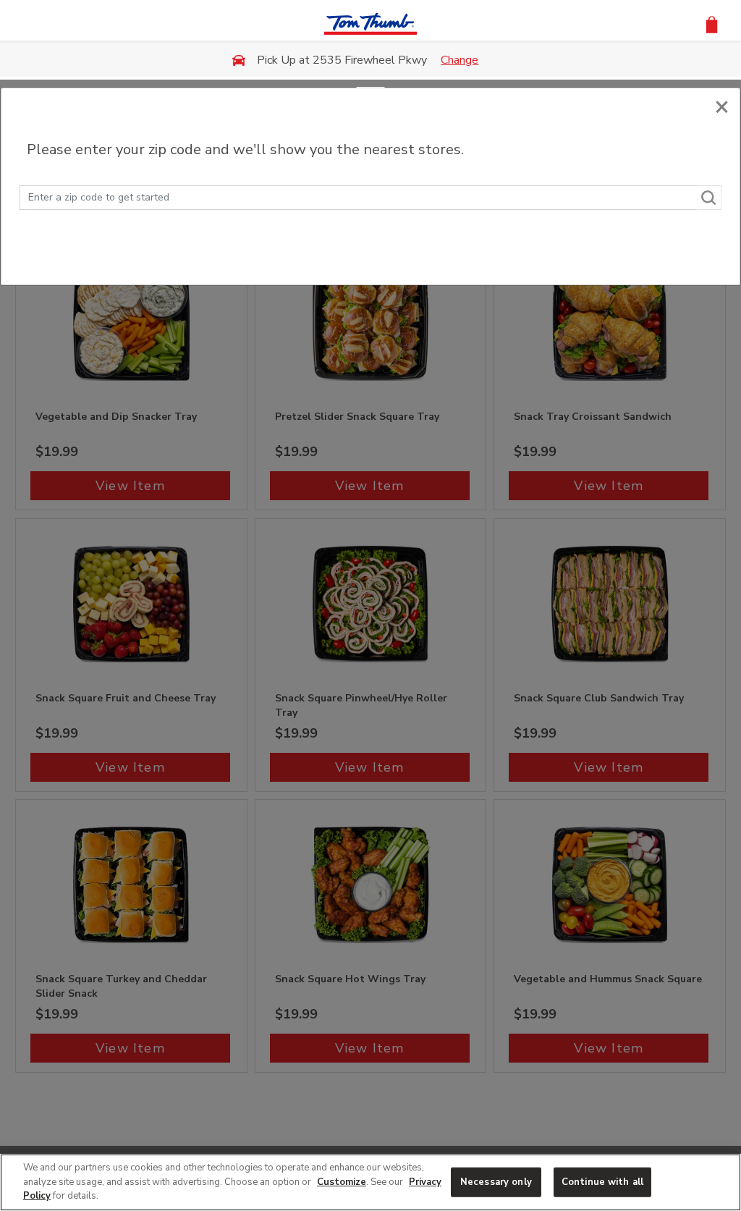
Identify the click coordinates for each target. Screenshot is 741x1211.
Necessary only (496, 1181)
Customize (341, 1182)
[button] (711, 24)
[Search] (709, 197)
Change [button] (459, 60)
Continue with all (602, 1181)
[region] (370, 1182)
